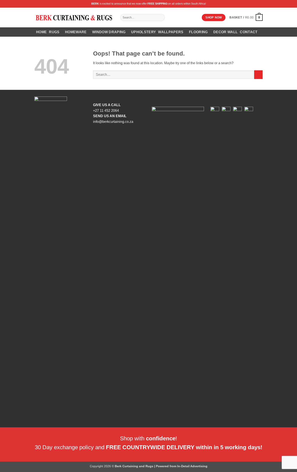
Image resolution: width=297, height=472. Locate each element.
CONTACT (248, 32)
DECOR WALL (225, 32)
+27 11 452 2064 (106, 110)
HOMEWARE (76, 32)
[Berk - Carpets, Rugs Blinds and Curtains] (74, 17)
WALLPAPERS (170, 32)
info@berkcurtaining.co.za (113, 121)
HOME (41, 32)
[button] (246, 17)
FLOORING (198, 32)
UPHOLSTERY (143, 32)
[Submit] (160, 17)
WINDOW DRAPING (108, 32)
